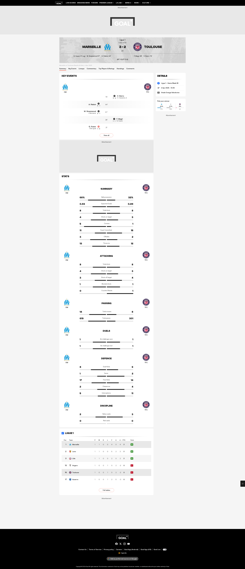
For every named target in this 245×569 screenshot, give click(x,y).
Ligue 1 (122, 40)
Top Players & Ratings (106, 69)
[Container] (86, 47)
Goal (87, 566)
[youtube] (128, 544)
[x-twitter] (120, 544)
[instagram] (124, 544)
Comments (130, 69)
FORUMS (94, 3)
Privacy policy (109, 549)
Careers (119, 549)
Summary (62, 69)
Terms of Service (95, 549)
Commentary (91, 69)
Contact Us (82, 549)
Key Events (72, 69)
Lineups (81, 69)
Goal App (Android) (131, 549)
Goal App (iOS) (146, 549)
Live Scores (71, 3)
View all (106, 135)
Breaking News (83, 3)
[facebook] (116, 544)
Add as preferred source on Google (123, 559)
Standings (120, 69)
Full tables (106, 490)
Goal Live (157, 549)
